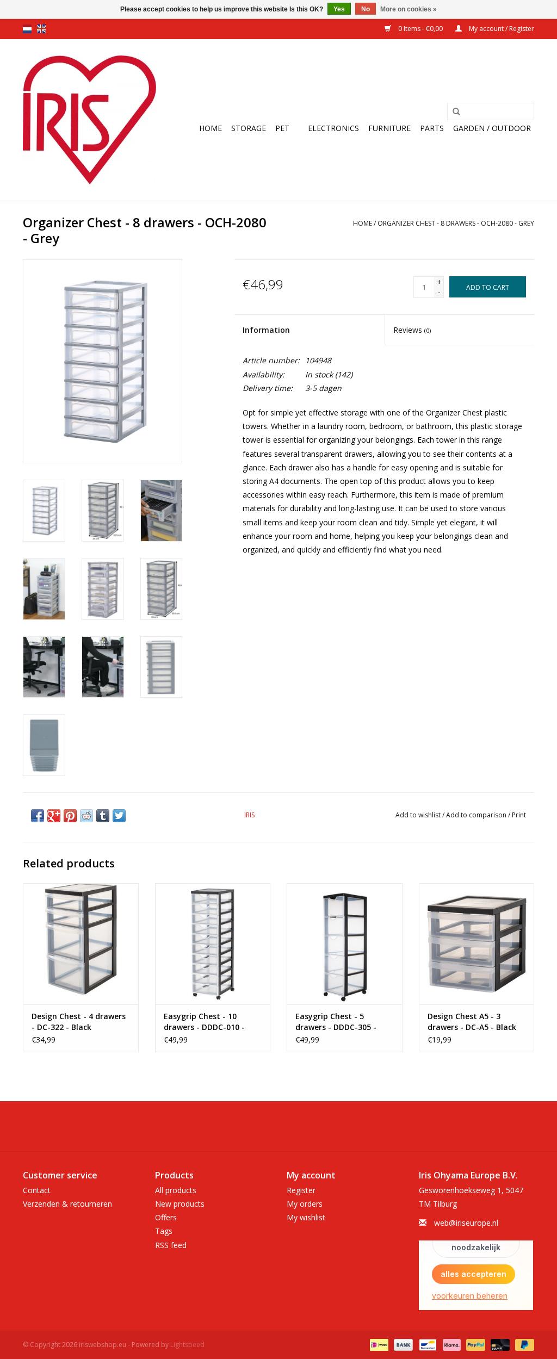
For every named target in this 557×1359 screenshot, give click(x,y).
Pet (282, 128)
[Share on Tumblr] (102, 815)
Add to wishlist (418, 815)
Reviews (412, 330)
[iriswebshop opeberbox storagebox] (89, 119)
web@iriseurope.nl (466, 1223)
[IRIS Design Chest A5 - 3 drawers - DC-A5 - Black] (477, 943)
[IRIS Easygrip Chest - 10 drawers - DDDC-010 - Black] (213, 943)
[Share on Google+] (53, 815)
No (365, 9)
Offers (166, 1217)
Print (519, 815)
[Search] (456, 112)
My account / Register (500, 28)
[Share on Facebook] (37, 815)
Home (210, 128)
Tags (163, 1231)
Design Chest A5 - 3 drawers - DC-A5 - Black (472, 1021)
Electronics (333, 128)
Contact (37, 1190)
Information (266, 330)
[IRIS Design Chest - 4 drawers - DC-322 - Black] (81, 943)
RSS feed (171, 1245)
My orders (305, 1204)
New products (180, 1204)
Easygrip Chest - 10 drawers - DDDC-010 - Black (204, 1022)
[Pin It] (70, 815)
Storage (248, 128)
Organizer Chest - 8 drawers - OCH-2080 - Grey (455, 223)
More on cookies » (408, 9)
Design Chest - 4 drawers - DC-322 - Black (79, 1021)
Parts (432, 128)
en (41, 28)
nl (27, 28)
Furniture (389, 128)
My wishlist (306, 1217)
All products (175, 1190)
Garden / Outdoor (492, 128)
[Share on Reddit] (86, 815)
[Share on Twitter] (119, 815)
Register (301, 1190)
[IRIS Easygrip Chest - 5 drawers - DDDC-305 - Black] (345, 943)
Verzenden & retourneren (67, 1204)
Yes (339, 9)
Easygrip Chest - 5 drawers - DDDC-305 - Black (335, 1022)
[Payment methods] (378, 1344)
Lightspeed (187, 1344)
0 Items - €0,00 (420, 28)
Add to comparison (477, 815)
